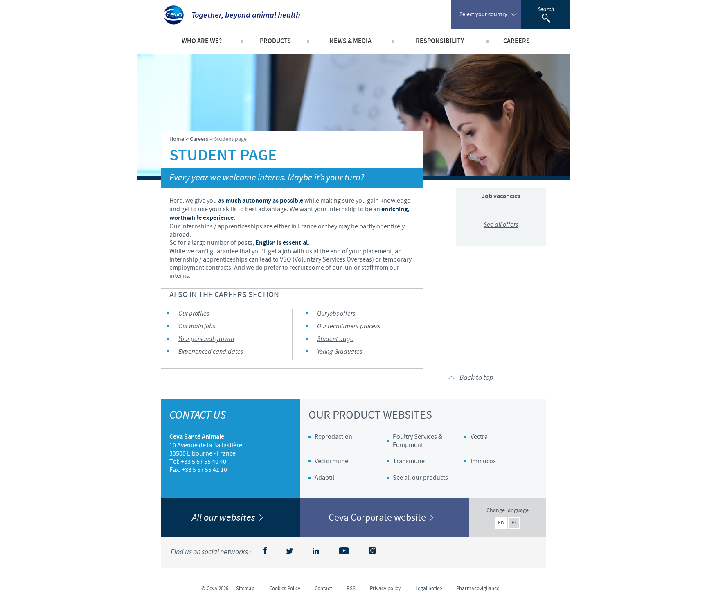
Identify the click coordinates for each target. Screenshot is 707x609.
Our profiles (193, 313)
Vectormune (331, 461)
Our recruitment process (348, 326)
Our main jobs (196, 326)
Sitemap (245, 588)
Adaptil (324, 478)
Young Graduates (339, 351)
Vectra (479, 437)
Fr (513, 522)
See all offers (501, 225)
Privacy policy (385, 588)
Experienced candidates (210, 351)
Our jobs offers (336, 313)
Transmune (409, 461)
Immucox (483, 461)
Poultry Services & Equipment (417, 441)
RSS (351, 588)
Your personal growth (206, 339)
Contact (323, 588)
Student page (335, 339)
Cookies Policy (284, 588)
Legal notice (428, 588)
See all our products (420, 478)
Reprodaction (333, 437)
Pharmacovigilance (477, 588)
